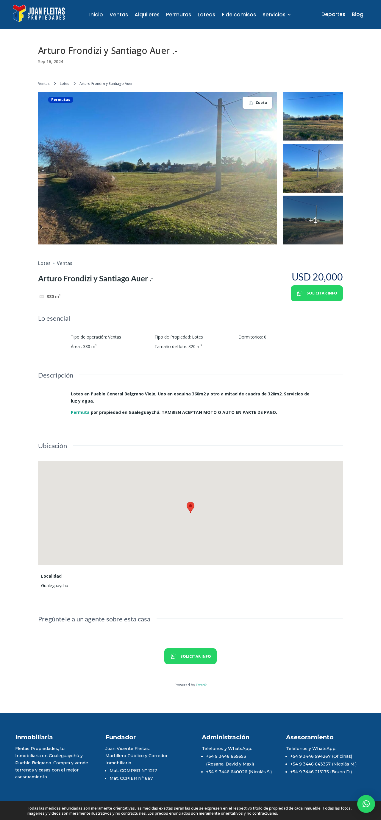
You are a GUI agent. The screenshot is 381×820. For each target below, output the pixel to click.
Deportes (333, 15)
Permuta (80, 412)
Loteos (206, 15)
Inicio (96, 15)
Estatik (201, 685)
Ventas (119, 15)
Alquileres (147, 15)
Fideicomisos (239, 15)
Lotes (64, 83)
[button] (366, 804)
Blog (357, 15)
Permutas (178, 15)
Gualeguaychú (54, 585)
